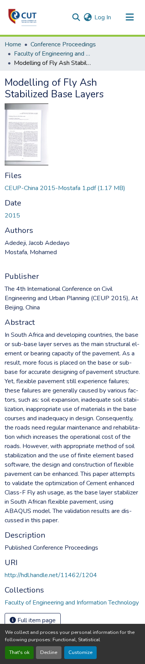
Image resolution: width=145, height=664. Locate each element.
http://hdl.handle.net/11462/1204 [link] (51, 575)
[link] (72, 188)
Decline (48, 652)
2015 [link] (12, 215)
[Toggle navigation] (129, 17)
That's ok (19, 652)
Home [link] (13, 44)
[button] (22, 17)
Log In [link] (102, 17)
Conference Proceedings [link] (63, 44)
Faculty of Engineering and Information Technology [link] (52, 53)
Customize (80, 652)
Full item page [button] (36, 620)
